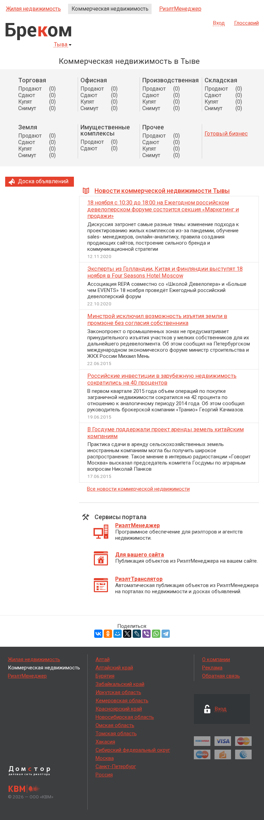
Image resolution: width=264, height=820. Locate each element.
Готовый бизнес (226, 133)
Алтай (103, 659)
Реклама (212, 668)
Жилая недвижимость (33, 8)
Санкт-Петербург (116, 766)
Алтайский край (114, 668)
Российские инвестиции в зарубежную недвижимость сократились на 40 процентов (161, 379)
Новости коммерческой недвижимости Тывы (162, 190)
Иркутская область (118, 692)
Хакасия (105, 742)
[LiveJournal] (137, 634)
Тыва (60, 45)
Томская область (116, 733)
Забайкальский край (120, 684)
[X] (127, 634)
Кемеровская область (122, 701)
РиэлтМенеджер (180, 8)
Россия (104, 775)
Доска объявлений (43, 181)
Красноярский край (119, 709)
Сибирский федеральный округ (133, 750)
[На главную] (38, 31)
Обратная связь (221, 676)
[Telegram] (166, 634)
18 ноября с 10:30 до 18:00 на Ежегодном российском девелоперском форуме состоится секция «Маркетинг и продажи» (163, 209)
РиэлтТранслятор (139, 579)
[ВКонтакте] (98, 634)
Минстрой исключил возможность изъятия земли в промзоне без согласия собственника (157, 319)
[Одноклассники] (108, 634)
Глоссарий (246, 23)
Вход (219, 23)
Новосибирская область (125, 717)
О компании (216, 659)
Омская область (115, 725)
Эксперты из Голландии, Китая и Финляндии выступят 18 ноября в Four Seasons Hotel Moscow (165, 272)
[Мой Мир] (117, 634)
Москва (105, 758)
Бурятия (105, 676)
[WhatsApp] (156, 634)
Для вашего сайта (139, 554)
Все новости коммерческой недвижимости (138, 489)
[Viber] (146, 634)
